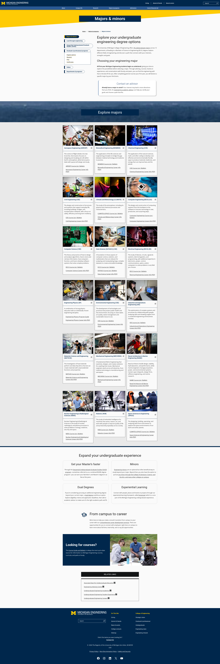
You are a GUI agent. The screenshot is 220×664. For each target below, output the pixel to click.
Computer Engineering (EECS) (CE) (140, 199)
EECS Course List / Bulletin (74, 267)
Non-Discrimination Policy (108, 651)
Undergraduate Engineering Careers (96, 598)
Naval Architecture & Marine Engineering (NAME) (138, 357)
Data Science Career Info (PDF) (107, 274)
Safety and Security (124, 651)
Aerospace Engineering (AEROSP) (75, 148)
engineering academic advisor (123, 90)
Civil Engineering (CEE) (72, 199)
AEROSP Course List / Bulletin (75, 166)
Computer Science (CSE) (72, 249)
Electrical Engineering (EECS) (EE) (139, 249)
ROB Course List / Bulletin (106, 430)
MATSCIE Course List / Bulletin (75, 374)
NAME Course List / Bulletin (138, 380)
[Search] (217, 3)
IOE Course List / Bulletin (137, 323)
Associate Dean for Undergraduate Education (98, 583)
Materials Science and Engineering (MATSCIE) (76, 357)
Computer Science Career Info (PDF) (77, 271)
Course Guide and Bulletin (77, 550)
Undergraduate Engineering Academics (96, 591)
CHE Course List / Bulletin (138, 168)
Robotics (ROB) (101, 414)
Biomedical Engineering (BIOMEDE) (108, 148)
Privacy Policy (94, 651)
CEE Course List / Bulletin (74, 218)
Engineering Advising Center (93, 587)
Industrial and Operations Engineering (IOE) (136, 304)
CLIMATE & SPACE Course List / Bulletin (110, 213)
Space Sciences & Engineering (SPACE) (138, 414)
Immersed (142, 495)
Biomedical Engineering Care (107, 167)
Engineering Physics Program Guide (77, 317)
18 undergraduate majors (141, 48)
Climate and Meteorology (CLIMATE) (109, 199)
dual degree (89, 495)
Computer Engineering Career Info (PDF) (143, 221)
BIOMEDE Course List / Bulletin (107, 164)
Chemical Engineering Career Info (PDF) (142, 172)
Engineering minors (120, 470)
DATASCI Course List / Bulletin (107, 271)
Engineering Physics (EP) (72, 303)
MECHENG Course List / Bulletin (108, 376)
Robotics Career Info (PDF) (106, 433)
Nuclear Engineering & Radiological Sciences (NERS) (76, 414)
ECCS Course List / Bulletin (106, 267)
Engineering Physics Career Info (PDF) (78, 320)
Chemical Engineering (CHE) (138, 148)
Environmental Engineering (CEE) (107, 303)
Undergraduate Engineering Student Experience (99, 594)
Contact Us (110, 640)
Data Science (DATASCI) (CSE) (106, 249)
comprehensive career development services (114, 523)
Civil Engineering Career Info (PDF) (77, 221)
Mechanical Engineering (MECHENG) (109, 356)
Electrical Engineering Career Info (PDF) (142, 275)
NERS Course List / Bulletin (74, 434)
